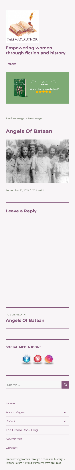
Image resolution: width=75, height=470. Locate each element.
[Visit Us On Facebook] (26, 359)
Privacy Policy (14, 463)
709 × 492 (38, 190)
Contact (12, 448)
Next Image (35, 118)
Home (10, 403)
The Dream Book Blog (22, 430)
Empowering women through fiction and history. (36, 50)
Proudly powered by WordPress (43, 463)
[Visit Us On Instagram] (48, 359)
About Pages (15, 412)
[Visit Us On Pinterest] (37, 359)
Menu (12, 63)
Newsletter (14, 439)
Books (10, 421)
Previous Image (15, 118)
